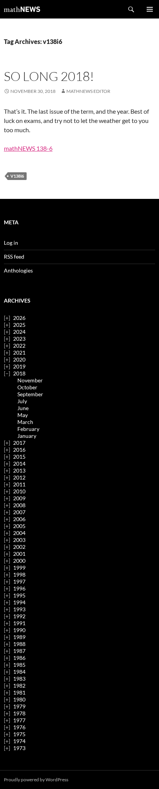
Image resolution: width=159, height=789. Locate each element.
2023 (19, 338)
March (25, 422)
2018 (19, 373)
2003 (19, 540)
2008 (19, 505)
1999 (19, 567)
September (30, 394)
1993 (19, 609)
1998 (19, 574)
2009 (19, 498)
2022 (19, 345)
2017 (19, 442)
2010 (19, 491)
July (22, 401)
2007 (19, 512)
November (30, 380)
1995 (19, 595)
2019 (19, 366)
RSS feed (14, 256)
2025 (19, 324)
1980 (19, 699)
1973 (19, 748)
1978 (19, 713)
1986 (19, 657)
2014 (19, 463)
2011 (19, 484)
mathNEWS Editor (88, 91)
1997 (19, 581)
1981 (19, 692)
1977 (19, 720)
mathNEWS (22, 9)
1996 (19, 588)
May (22, 415)
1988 (19, 644)
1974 (19, 741)
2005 (19, 526)
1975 (19, 734)
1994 (19, 602)
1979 (19, 706)
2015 (19, 456)
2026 (19, 318)
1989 (19, 637)
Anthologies (18, 270)
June (23, 408)
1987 (19, 651)
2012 (19, 477)
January (26, 435)
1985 (19, 664)
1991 (19, 623)
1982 (19, 685)
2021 (19, 352)
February (28, 429)
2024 (19, 331)
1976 (19, 727)
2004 (19, 533)
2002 (19, 546)
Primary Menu (149, 9)
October (27, 387)
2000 (19, 560)
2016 (19, 449)
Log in (11, 242)
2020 (19, 359)
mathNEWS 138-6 (28, 148)
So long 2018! (49, 76)
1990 (19, 630)
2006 (19, 519)
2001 (19, 553)
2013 (19, 470)
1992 (19, 616)
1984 (19, 671)
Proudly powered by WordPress (36, 779)
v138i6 (17, 175)
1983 (19, 678)
